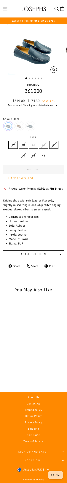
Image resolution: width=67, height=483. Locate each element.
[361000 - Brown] (14, 378)
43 (53, 144)
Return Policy (33, 416)
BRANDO (33, 84)
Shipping (28, 105)
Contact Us (33, 403)
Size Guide (33, 435)
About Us (33, 397)
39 (13, 144)
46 (43, 155)
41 (33, 144)
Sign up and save (32, 451)
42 (43, 144)
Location (32, 460)
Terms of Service (33, 441)
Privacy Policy (33, 422)
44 (23, 155)
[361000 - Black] (10, 378)
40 (23, 144)
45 (33, 155)
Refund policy (33, 409)
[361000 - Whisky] (18, 378)
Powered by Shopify (33, 479)
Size (33, 137)
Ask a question (33, 254)
